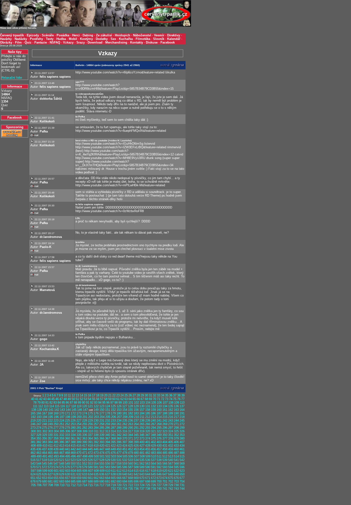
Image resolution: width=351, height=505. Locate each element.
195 (50, 417)
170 (61, 413)
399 (136, 442)
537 (153, 460)
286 (107, 427)
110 (182, 402)
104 (147, 402)
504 (119, 456)
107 (165, 402)
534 (136, 460)
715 (90, 485)
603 (67, 470)
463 (38, 453)
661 (90, 478)
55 (93, 399)
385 (55, 442)
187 (159, 413)
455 (147, 449)
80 (43, 402)
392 (96, 442)
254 (78, 424)
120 (84, 406)
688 (90, 481)
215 (164, 417)
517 (38, 460)
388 (73, 442)
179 (113, 413)
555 (101, 463)
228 (84, 420)
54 (89, 399)
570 (33, 467)
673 (159, 478)
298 (176, 427)
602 (61, 470)
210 (136, 417)
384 (50, 442)
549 (67, 463)
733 (119, 488)
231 (101, 420)
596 (182, 467)
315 (119, 431)
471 (84, 453)
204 (102, 417)
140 (45, 410)
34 (162, 395)
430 (159, 445)
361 (73, 438)
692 (113, 481)
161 (164, 410)
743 (176, 488)
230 (96, 420)
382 (38, 442)
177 (101, 413)
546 (50, 463)
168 (50, 413)
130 (141, 406)
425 (130, 445)
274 (38, 427)
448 (107, 449)
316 (124, 431)
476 (113, 453)
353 (182, 435)
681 (50, 481)
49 (69, 399)
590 (147, 467)
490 (39, 456)
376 (159, 438)
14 (81, 395)
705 (33, 485)
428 (147, 445)
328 (38, 435)
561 (136, 463)
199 (73, 417)
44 (49, 399)
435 (33, 449)
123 (101, 406)
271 (176, 424)
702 (170, 481)
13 (77, 395)
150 (101, 410)
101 (130, 402)
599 (44, 470)
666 (119, 478)
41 (36, 399)
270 (170, 424)
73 (166, 399)
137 (182, 406)
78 (35, 402)
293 (147, 427)
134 (164, 406)
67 (142, 399)
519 (50, 460)
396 (119, 442)
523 (73, 460)
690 (101, 481)
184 (141, 413)
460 (176, 449)
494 (61, 456)
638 (113, 474)
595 (176, 467)
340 (107, 435)
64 (130, 399)
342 (119, 435)
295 (159, 427)
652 (38, 478)
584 (113, 467)
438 (50, 449)
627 (50, 474)
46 (57, 399)
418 (90, 445)
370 (124, 438)
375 (153, 438)
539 (164, 460)
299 (182, 427)
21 (110, 395)
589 (141, 467)
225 (67, 420)
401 (147, 442)
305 (61, 431)
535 (141, 460)
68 (146, 399)
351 (170, 435)
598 (39, 470)
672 (153, 478)
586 (124, 467)
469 (73, 453)
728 (164, 485)
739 (153, 488)
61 (118, 399)
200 (79, 417)
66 (138, 399)
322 (159, 431)
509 (147, 456)
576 (67, 467)
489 (33, 456)
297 (170, 427)
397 (124, 442)
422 (113, 445)
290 (130, 427)
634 (90, 474)
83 (55, 402)
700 (159, 481)
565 (159, 463)
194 (44, 417)
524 (78, 460)
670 (141, 478)
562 (141, 463)
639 (119, 474)
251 (61, 424)
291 (136, 427)
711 (67, 485)
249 (50, 424)
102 (136, 402)
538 (159, 460)
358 (55, 438)
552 (84, 463)
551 (78, 463)
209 (130, 417)
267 (153, 424)
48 (65, 399)
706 (39, 485)
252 (67, 424)
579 (84, 467)
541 (176, 460)
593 (164, 467)
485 (164, 453)
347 (147, 435)
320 (147, 431)
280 (73, 427)
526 (90, 460)
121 (90, 406)
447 (101, 449)
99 (120, 402)
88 (75, 402)
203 (96, 417)
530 (113, 460)
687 (84, 481)
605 (79, 470)
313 (107, 431)
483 (153, 453)
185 (147, 413)
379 (176, 438)
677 (182, 478)
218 (182, 417)
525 (84, 460)
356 (44, 438)
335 (78, 435)
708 (50, 485)
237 (136, 420)
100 (125, 402)
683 (61, 481)
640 (124, 474)
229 (90, 420)
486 (170, 453)
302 (44, 431)
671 (147, 478)
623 (182, 470)
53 (85, 399)
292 (141, 427)
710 (61, 485)
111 (35, 406)
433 (176, 445)
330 (50, 435)
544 (38, 463)
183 (136, 413)
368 (113, 438)
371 (130, 438)
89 (79, 402)
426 (136, 445)
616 (141, 470)
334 (73, 435)
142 (56, 410)
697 (141, 481)
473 (96, 453)
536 (147, 460)
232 (107, 420)
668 (130, 478)
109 (176, 402)
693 (119, 481)
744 (182, 488)
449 (113, 449)
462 (33, 453)
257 (96, 424)
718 (107, 485)
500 (96, 456)
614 (130, 470)
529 (107, 460)
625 (38, 474)
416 (78, 445)
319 (141, 431)
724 (141, 485)
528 (101, 460)
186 (153, 413)
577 (73, 467)
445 (90, 449)
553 (90, 463)
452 (130, 449)
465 (50, 453)
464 (44, 453)
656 (61, 478)
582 (101, 467)
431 (164, 445)
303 (50, 431)
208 (125, 417)
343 (124, 435)
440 (61, 449)
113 (46, 406)
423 (119, 445)
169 (55, 413)
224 (61, 420)
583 (107, 467)
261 (119, 424)
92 (91, 402)
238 (141, 420)
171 (67, 413)
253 (73, 424)
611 (113, 470)
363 (84, 438)
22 (114, 395)
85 (63, 402)
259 (107, 424)
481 (141, 453)
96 (108, 402)
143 (62, 410)
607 (90, 470)
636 (101, 474)
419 (96, 445)
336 (84, 435)
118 (73, 406)
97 (112, 402)
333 (67, 435)
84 (59, 402)
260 (113, 424)
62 (122, 399)
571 (38, 467)
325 (176, 431)
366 (101, 438)
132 (153, 406)
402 (153, 442)
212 (147, 417)
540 (170, 460)
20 (105, 395)
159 (153, 410)
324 (170, 431)
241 (159, 420)
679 (38, 481)
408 (33, 445)
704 (182, 481)
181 (124, 413)
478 (124, 453)
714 (84, 485)
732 (113, 488)
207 (119, 417)
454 (141, 449)
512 (164, 456)
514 (176, 456)
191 (182, 413)
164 (182, 410)
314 (113, 431)
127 (124, 406)
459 (170, 449)
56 (97, 399)
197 (61, 417)
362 (78, 438)
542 (182, 460)
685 (73, 481)
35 (166, 395)
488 (182, 453)
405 (170, 442)
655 (55, 478)
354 (33, 438)
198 (67, 417)
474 (101, 453)
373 (141, 438)
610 (107, 470)
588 (136, 467)
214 (159, 417)
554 (96, 463)
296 (164, 427)
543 (33, 463)
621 (170, 470)
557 (113, 463)
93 (95, 402)
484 (159, 453)
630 (67, 474)
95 (104, 402)
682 (55, 481)
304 (56, 431)
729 (170, 485)
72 (162, 399)
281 (78, 427)
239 (147, 420)
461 (182, 449)
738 (147, 488)
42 (41, 399)
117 (68, 406)
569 (182, 463)
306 (67, 431)
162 (170, 410)
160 (159, 410)
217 (176, 417)
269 (164, 424)
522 (67, 460)
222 (50, 420)
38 (179, 395)
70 (154, 399)
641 (130, 474)
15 (85, 395)
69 (150, 399)
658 (73, 478)
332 (61, 435)
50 (73, 399)
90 (83, 402)
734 (124, 488)
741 (164, 488)
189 (170, 413)
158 (147, 410)
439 (55, 449)
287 (113, 427)
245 (182, 420)
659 (78, 478)
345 (136, 435)
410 (44, 445)
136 (176, 406)
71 (158, 399)
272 (182, 424)
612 (119, 470)
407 (182, 442)
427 (141, 445)
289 (124, 427)
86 (67, 402)
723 (136, 485)
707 (44, 485)
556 (107, 463)
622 (176, 470)
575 (61, 467)
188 (164, 413)
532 (124, 460)
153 (119, 410)
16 (89, 395)
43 (45, 399)
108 (170, 402)
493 (56, 456)
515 (182, 456)
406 (176, 442)
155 (130, 410)
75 (174, 399)
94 (99, 402)
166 (38, 413)
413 (61, 445)
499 (90, 456)
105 (153, 402)
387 (67, 442)
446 (96, 449)
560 (130, 463)
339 (101, 435)
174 (84, 413)
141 (50, 410)
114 (51, 406)
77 (183, 399)
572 (44, 467)
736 (136, 488)
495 (67, 456)
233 (113, 420)
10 (65, 395)
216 (170, 417)
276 (50, 427)
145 (73, 410)
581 (96, 467)
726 (153, 485)
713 (78, 485)
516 (33, 460)
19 (101, 395)
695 (130, 481)
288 (119, 427)
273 (33, 427)
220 (38, 420)
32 (154, 395)
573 (50, 467)
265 (141, 424)
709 (56, 485)
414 (67, 445)
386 (61, 442)
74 (170, 399)
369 (119, 438)
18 (97, 395)
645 (153, 474)
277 (55, 427)
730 (176, 485)
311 (96, 431)
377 (164, 438)
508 (142, 456)
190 (176, 413)
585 (119, 467)
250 (55, 424)
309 (84, 431)
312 (101, 431)
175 (90, 413)
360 (67, 438)
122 (96, 406)
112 (40, 406)
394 (107, 442)
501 (102, 456)
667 (124, 478)
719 (113, 485)
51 (77, 399)
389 (78, 442)
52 (81, 399)
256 (90, 424)
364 (90, 438)
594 (170, 467)
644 (147, 474)
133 (159, 406)
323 (164, 431)
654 (50, 478)
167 (44, 413)
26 (130, 395)
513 (170, 456)
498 (84, 456)
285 (101, 427)
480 (136, 453)
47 (61, 399)
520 (55, 460)
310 (90, 431)
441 (67, 449)
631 (73, 474)
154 (124, 410)
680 (44, 481)
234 (119, 420)
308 (79, 431)
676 (176, 478)
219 (33, 420)
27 (134, 395)
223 (55, 420)
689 (96, 481)
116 (62, 406)
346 (141, 435)
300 (33, 431)
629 (61, 474)
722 (130, 485)
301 (39, 431)
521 (61, 460)
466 (55, 453)
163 (176, 410)
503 (113, 456)
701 (164, 481)
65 (134, 399)
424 (124, 445)
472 (90, 453)
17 (93, 395)
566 (164, 463)
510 (153, 456)
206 (113, 417)
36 (170, 395)
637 (107, 474)
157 (141, 410)
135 (170, 406)
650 (182, 474)
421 (107, 445)
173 (78, 413)
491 (44, 456)
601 (56, 470)
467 (61, 453)
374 (147, 438)
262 (124, 424)
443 (78, 449)
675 (170, 478)
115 (57, 406)
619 (159, 470)
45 (53, 399)
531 (119, 460)
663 (101, 478)
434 (182, 445)
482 (147, 453)
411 (50, 445)
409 (39, 445)
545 (44, 463)
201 (84, 417)
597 (33, 470)
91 (87, 402)
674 (164, 478)
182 (130, 413)
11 (69, 395)
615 (136, 470)
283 (90, 427)
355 (38, 438)
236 (130, 420)
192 (33, 417)
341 (113, 435)
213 (153, 417)
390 (84, 442)
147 (85, 410)
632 (78, 474)
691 (107, 481)
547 (55, 463)
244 (176, 420)
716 (96, 485)
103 (142, 402)
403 (159, 442)
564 (153, 463)
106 (159, 402)
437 (44, 449)
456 (153, 449)
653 (44, 478)
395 (113, 442)
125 (113, 406)
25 (126, 395)
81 (47, 402)
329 (44, 435)
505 (125, 456)
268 (159, 424)
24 (122, 395)
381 (33, 442)
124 (107, 406)
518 (44, 460)
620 (164, 470)
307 (73, 431)
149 (96, 410)
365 (96, 438)
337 (90, 435)
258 (101, 424)
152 (113, 410)
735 (130, 488)
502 (107, 456)
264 (136, 424)
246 (33, 424)
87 (71, 402)
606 (84, 470)
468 (67, 453)
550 (73, 463)
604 (73, 470)
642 (136, 474)
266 (147, 424)
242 (164, 420)
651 (33, 478)
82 (51, 402)
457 (159, 449)
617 (147, 470)
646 (159, 474)
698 (147, 481)
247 (38, 424)
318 (136, 431)
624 (33, 474)
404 (164, 442)
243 (170, 420)
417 (84, 445)
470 (78, 453)
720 (119, 485)
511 (159, 456)
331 (55, 435)
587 (130, 467)
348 (153, 435)
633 (84, 474)
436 (38, 449)
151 (107, 410)
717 (101, 485)
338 (96, 435)
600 (50, 470)
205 (107, 417)
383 (44, 442)
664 (107, 478)
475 (107, 453)
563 (147, 463)
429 (153, 445)
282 (84, 427)
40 (32, 399)
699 (153, 481)
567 (170, 463)
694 (124, 481)
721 (124, 485)
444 (84, 449)
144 (68, 410)
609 (102, 470)
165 (33, 413)
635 (96, 474)
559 (124, 463)
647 (164, 474)
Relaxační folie (11, 77)
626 (44, 474)
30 (146, 395)
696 (136, 481)
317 (130, 431)
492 (50, 456)
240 (153, 420)
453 (136, 449)
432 (170, 445)
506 (130, 456)
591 (153, 467)
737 (141, 488)
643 (141, 474)
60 (114, 399)
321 (153, 431)
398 (130, 442)
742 (170, 488)
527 (96, 460)
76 (179, 399)
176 (96, 413)
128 (130, 406)
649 (176, 474)
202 (90, 417)
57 (101, 399)
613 (124, 470)
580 (90, 467)
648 (170, 474)
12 (73, 395)
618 (153, 470)
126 (119, 406)
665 (113, 478)
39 (183, 395)
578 (78, 467)
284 (96, 427)
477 (119, 453)
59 (110, 399)
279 (67, 427)
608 (96, 470)
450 (119, 449)
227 (78, 420)
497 (79, 456)
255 (84, 424)
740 (159, 488)
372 (136, 438)
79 (39, 402)
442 (73, 449)
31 (150, 395)
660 (84, 478)
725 (147, 485)
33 (158, 395)
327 (33, 435)
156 (136, 410)
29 (142, 395)
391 (90, 442)
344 (130, 435)
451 (124, 449)
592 (159, 467)
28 (138, 395)
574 (55, 467)
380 (182, 438)
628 (55, 474)
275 (44, 427)
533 (130, 460)
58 (105, 399)
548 (61, 463)
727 (159, 485)
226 (73, 420)
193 (39, 417)
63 (126, 399)
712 (73, 485)
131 (147, 406)
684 (67, 481)
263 (130, 424)
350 (164, 435)
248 (44, 424)
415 (73, 445)
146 (79, 410)
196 (56, 417)
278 (61, 427)
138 (33, 410)
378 (170, 438)
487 (176, 453)
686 (78, 481)
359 (61, 438)
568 (176, 463)
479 (130, 453)
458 (164, 449)
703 (176, 481)
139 (39, 410)
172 (73, 413)
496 (73, 456)
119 (79, 406)
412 (55, 445)
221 (44, 420)
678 (33, 481)
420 (101, 445)
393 (101, 442)
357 (50, 438)
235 (124, 420)
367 (107, 438)
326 (182, 431)
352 (176, 435)
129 (136, 406)
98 (116, 402)
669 (136, 478)
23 (118, 395)
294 (153, 427)
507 (136, 456)
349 (159, 435)
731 (182, 485)
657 (67, 478)
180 (119, 413)
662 (96, 478)
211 (142, 417)
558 (119, 463)
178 (107, 413)
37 (174, 395)
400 (141, 442)
